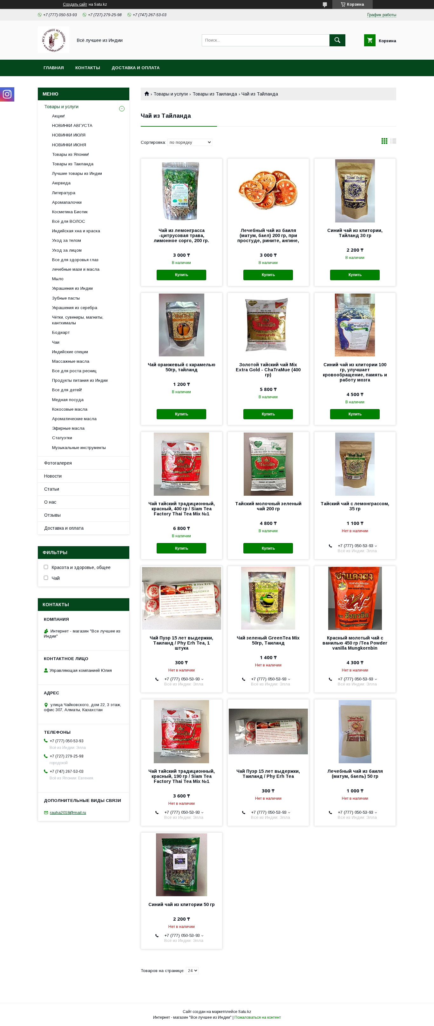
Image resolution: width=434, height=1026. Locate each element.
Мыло (58, 278)
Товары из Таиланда (215, 93)
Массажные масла (70, 361)
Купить (181, 275)
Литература (63, 192)
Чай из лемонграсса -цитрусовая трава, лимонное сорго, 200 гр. (181, 235)
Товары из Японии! (70, 154)
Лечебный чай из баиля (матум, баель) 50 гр (355, 774)
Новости (53, 476)
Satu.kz (244, 1011)
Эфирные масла (68, 428)
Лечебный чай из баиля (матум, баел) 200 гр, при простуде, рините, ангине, (268, 235)
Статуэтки (62, 437)
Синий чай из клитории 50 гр (181, 904)
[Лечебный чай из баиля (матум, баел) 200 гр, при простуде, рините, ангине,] (268, 190)
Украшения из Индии (72, 288)
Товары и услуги (170, 93)
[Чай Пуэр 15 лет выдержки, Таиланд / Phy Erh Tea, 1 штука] (181, 598)
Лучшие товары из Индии (77, 173)
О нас (50, 502)
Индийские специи (70, 351)
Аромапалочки (67, 202)
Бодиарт (61, 332)
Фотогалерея (58, 463)
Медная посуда (68, 399)
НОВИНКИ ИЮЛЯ (68, 135)
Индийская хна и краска (76, 230)
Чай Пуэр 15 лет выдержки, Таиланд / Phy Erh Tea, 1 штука (181, 643)
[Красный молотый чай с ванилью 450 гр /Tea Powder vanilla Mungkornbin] (355, 598)
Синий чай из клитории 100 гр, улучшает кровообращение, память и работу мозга (355, 372)
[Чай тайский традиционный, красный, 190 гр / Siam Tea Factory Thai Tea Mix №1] (181, 731)
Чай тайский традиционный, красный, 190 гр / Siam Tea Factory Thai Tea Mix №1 (181, 776)
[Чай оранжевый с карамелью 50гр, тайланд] (181, 324)
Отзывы (52, 515)
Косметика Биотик (70, 211)
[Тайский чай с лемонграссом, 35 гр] (355, 463)
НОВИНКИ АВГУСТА (72, 125)
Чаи (55, 342)
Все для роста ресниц (74, 370)
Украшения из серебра (74, 307)
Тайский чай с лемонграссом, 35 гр (355, 506)
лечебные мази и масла (75, 269)
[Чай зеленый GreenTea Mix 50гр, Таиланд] (268, 598)
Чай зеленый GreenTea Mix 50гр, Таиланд (268, 640)
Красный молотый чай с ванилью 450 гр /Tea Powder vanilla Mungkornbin (354, 643)
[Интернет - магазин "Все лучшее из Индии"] (53, 51)
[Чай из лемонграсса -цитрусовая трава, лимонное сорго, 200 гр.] (181, 190)
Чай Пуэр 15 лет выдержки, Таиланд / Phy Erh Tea (268, 774)
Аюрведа (61, 183)
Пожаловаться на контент (257, 1017)
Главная (54, 67)
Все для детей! (67, 389)
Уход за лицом (67, 250)
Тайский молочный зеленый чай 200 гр (268, 506)
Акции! (58, 116)
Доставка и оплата (135, 67)
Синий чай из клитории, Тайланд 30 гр (355, 233)
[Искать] (337, 40)
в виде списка (393, 142)
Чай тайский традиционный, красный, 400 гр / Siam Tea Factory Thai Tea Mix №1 (181, 508)
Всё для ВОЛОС (68, 221)
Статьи (51, 489)
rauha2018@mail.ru (68, 812)
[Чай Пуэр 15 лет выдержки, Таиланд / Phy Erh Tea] (268, 731)
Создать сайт (75, 4)
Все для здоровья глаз (75, 259)
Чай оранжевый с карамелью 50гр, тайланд (181, 367)
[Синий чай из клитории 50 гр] (181, 864)
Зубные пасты (66, 298)
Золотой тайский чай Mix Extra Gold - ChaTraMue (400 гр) (268, 369)
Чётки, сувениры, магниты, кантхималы (77, 320)
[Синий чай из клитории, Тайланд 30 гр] (355, 190)
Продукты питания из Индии (80, 380)
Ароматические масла (74, 418)
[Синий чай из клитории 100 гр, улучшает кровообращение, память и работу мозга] (355, 324)
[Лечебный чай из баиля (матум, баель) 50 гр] (355, 731)
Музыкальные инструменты (79, 447)
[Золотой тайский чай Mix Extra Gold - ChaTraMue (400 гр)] (268, 324)
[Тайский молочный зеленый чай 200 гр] (268, 463)
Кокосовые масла (69, 409)
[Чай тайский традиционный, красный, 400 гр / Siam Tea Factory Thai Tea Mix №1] (181, 463)
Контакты (87, 67)
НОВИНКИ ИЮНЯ (69, 144)
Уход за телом (66, 240)
